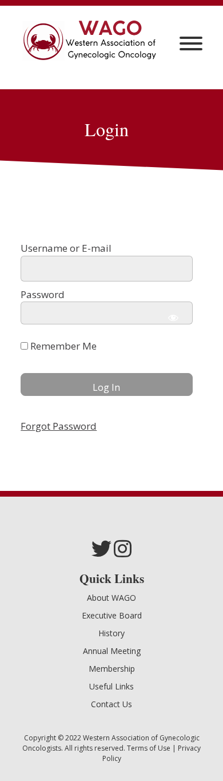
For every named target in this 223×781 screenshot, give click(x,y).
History (111, 633)
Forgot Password (59, 426)
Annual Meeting (112, 650)
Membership (112, 668)
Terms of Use (148, 748)
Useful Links (111, 686)
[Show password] (173, 317)
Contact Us (111, 704)
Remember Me (62, 345)
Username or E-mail (66, 248)
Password (43, 294)
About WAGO (111, 597)
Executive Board (112, 615)
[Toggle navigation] (191, 43)
